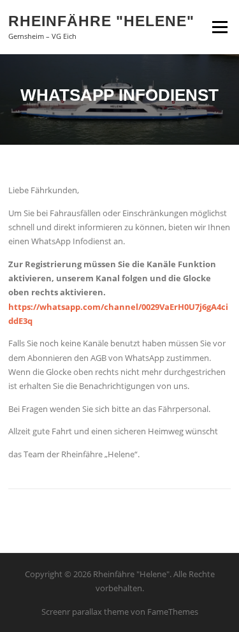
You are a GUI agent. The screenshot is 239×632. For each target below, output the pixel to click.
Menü (219, 27)
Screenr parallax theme (85, 611)
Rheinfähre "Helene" (101, 20)
